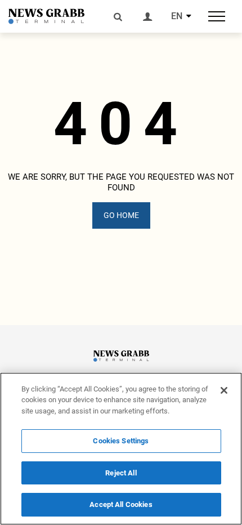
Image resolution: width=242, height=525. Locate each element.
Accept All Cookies (120, 504)
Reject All (120, 473)
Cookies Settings (121, 441)
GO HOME (121, 215)
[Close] (224, 390)
